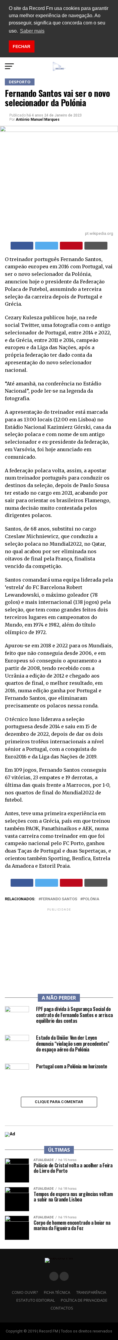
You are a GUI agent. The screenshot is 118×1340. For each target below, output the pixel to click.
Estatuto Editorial (35, 1300)
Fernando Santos (59, 899)
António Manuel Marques (38, 119)
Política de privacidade (84, 1300)
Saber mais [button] (32, 31)
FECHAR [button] (21, 46)
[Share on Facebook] (22, 246)
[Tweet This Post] (46, 246)
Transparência (91, 1292)
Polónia (91, 899)
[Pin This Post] (71, 246)
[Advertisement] (59, 950)
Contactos (62, 1308)
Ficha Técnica (57, 1292)
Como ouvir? (25, 1292)
